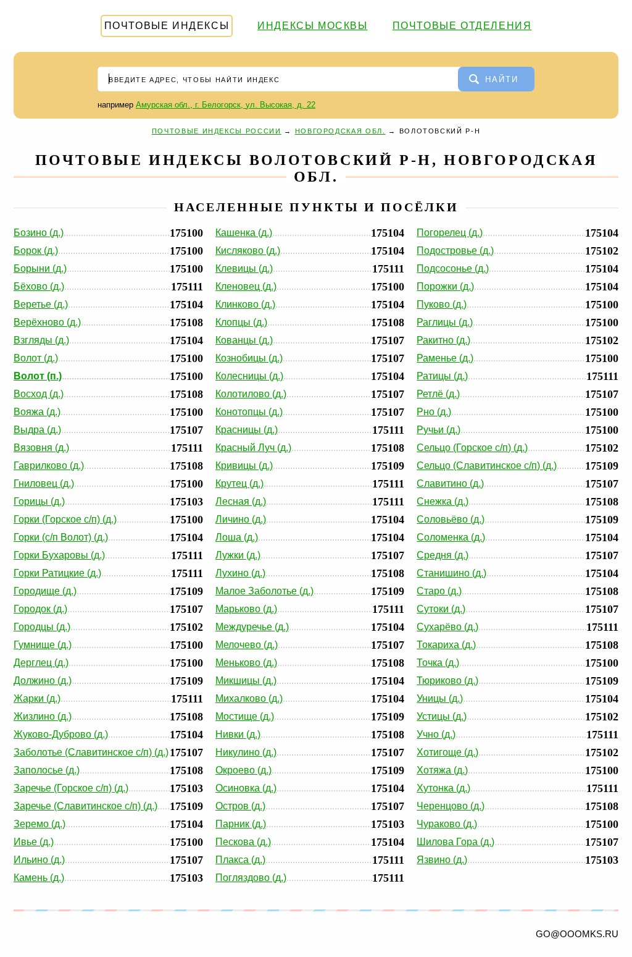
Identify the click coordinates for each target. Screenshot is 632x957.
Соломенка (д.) (451, 537)
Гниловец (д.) (44, 483)
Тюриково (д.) (447, 680)
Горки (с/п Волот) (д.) (61, 537)
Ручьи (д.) (438, 429)
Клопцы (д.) (241, 322)
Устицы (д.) (442, 716)
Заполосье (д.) (47, 770)
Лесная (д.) (240, 501)
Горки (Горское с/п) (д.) (65, 519)
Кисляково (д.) (247, 250)
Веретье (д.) (41, 304)
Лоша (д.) (236, 537)
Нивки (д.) (237, 734)
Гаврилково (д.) (49, 465)
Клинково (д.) (245, 304)
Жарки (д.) (37, 698)
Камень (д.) (39, 877)
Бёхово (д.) (39, 286)
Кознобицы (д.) (249, 358)
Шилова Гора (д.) (455, 842)
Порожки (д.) (445, 286)
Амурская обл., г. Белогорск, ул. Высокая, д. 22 (225, 104)
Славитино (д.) (450, 483)
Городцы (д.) (42, 627)
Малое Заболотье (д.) (264, 591)
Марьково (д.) (246, 609)
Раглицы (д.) (445, 322)
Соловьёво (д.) (450, 519)
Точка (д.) (438, 662)
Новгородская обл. (340, 131)
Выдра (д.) (37, 429)
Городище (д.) (45, 591)
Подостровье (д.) (455, 250)
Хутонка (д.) (443, 788)
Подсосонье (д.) (453, 268)
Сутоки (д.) (441, 609)
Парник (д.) (240, 824)
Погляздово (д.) (250, 877)
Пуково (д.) (442, 304)
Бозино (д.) (39, 232)
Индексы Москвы (312, 25)
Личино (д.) (240, 519)
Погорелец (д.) (450, 232)
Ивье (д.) (34, 842)
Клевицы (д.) (244, 268)
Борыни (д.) (40, 268)
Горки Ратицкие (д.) (57, 573)
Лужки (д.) (237, 555)
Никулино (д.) (245, 752)
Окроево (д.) (243, 770)
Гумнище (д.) (43, 644)
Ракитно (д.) (443, 340)
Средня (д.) (442, 555)
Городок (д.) (40, 609)
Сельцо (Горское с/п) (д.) (472, 447)
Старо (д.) (439, 591)
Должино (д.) (43, 680)
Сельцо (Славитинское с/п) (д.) (487, 465)
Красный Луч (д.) (253, 447)
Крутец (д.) (239, 483)
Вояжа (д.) (37, 412)
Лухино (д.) (240, 573)
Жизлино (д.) (43, 716)
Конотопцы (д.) (249, 412)
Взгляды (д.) (41, 340)
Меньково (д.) (246, 662)
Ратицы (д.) (442, 376)
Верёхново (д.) (47, 322)
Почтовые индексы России (216, 131)
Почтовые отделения (462, 25)
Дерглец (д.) (41, 662)
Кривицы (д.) (244, 465)
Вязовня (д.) (41, 447)
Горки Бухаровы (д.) (59, 555)
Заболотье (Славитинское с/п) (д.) (91, 752)
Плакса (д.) (240, 859)
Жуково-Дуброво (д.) (61, 734)
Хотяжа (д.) (442, 770)
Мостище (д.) (244, 716)
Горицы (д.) (39, 501)
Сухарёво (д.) (447, 627)
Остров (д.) (240, 806)
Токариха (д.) (446, 644)
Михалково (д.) (249, 698)
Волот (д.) (36, 358)
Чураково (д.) (447, 824)
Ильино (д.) (39, 859)
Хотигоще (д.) (447, 752)
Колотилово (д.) (250, 394)
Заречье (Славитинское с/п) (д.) (85, 806)
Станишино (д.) (451, 573)
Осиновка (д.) (245, 788)
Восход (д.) (39, 394)
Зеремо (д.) (39, 824)
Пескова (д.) (243, 842)
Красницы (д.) (246, 429)
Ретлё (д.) (438, 394)
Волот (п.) (38, 376)
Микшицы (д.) (245, 680)
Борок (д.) (36, 250)
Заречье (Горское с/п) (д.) (71, 788)
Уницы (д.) (440, 698)
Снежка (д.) (442, 501)
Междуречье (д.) (252, 627)
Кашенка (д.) (243, 232)
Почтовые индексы (167, 25)
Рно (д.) (434, 412)
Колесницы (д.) (249, 376)
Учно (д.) (436, 734)
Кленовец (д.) (245, 286)
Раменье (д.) (445, 358)
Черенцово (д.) (450, 806)
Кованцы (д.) (244, 340)
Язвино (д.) (442, 859)
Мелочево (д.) (246, 644)
